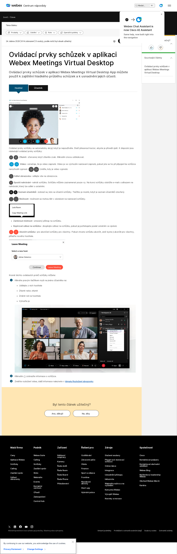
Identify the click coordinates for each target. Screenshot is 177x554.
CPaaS (37, 492)
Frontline (85, 477)
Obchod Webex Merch (150, 481)
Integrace (109, 470)
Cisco (142, 455)
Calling (13, 469)
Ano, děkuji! (57, 413)
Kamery (60, 462)
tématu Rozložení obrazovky (79, 381)
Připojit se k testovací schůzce (114, 461)
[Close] (73, 542)
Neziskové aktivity (86, 483)
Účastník (38, 88)
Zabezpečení (39, 497)
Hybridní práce (88, 492)
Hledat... (141, 5)
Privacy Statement (12, 549)
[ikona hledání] (136, 6)
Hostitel (18, 88)
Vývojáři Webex (112, 494)
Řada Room (62, 470)
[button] (161, 5)
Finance (84, 469)
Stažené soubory (112, 455)
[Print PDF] (114, 41)
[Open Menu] (169, 5)
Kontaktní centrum (38, 487)
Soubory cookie (150, 531)
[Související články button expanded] (171, 58)
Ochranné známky (166, 531)
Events (37, 482)
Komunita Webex (112, 490)
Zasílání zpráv (16, 473)
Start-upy (85, 488)
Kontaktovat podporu (149, 460)
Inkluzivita (109, 479)
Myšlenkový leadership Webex (150, 476)
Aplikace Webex (17, 460)
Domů (5, 17)
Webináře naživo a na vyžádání (114, 484)
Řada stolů (62, 466)
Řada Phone (62, 479)
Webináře (38, 477)
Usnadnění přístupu (114, 475)
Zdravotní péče (88, 460)
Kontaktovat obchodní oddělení (150, 465)
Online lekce (110, 466)
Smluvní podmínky (104, 531)
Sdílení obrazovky (15, 478)
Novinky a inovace (113, 499)
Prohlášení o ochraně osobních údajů (128, 531)
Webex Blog (145, 470)
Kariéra (143, 485)
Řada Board (62, 475)
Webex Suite (39, 455)
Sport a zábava (88, 473)
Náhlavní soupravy (61, 456)
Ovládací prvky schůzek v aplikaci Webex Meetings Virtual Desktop (156, 69)
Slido (36, 473)
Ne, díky (86, 413)
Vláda (84, 464)
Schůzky (14, 464)
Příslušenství (63, 484)
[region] (38, 546)
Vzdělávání (86, 455)
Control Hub (39, 501)
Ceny (12, 455)
